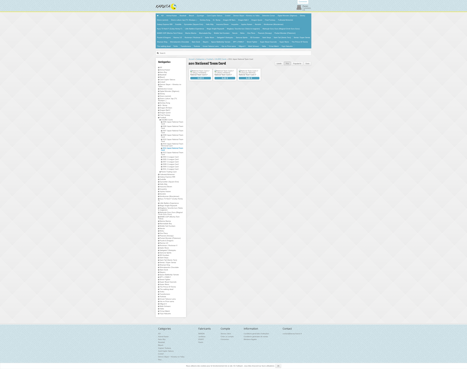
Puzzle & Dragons (164, 37)
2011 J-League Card (170, 169)
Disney (302, 16)
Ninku (242, 33)
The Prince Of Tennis (300, 42)
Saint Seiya (266, 37)
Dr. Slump (216, 20)
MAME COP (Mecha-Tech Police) (170, 33)
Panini (200, 342)
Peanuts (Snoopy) (265, 33)
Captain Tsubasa (164, 348)
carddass (201, 337)
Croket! (228, 16)
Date (307, 64)
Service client (226, 334)
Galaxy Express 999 (164, 24)
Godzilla (178, 24)
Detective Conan (268, 16)
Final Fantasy (270, 20)
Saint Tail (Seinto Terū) (282, 37)
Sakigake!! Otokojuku (225, 37)
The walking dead (164, 46)
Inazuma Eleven (222, 24)
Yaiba (264, 46)
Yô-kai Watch (274, 46)
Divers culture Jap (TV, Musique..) (184, 20)
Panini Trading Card (168, 172)
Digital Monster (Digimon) (287, 16)
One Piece (251, 33)
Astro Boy (163, 72)
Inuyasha (234, 24)
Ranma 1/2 (177, 37)
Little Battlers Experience (194, 29)
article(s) (307, 8)
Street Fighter (252, 42)
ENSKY (201, 339)
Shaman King (162, 42)
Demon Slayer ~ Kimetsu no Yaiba (246, 16)
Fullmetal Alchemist (285, 20)
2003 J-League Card (171, 157)
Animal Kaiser (171, 16)
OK (278, 366)
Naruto (235, 33)
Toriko (175, 46)
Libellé (279, 64)
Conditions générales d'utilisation (256, 334)
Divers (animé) (162, 20)
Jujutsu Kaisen (246, 24)
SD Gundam (255, 37)
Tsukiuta (197, 46)
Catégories (200, 59)
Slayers (205, 42)
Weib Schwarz (253, 46)
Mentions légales (250, 339)
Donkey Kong (205, 20)
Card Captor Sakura (214, 16)
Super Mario (284, 42)
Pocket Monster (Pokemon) (285, 33)
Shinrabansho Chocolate (179, 42)
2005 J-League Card (171, 159)
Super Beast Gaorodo (268, 42)
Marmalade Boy (205, 33)
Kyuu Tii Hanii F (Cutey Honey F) (169, 29)
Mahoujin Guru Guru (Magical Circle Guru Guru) (281, 29)
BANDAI (201, 334)
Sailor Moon (209, 37)
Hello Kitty (210, 24)
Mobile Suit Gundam (222, 33)
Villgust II (241, 46)
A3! (162, 16)
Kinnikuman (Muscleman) (273, 24)
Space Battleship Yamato (220, 42)
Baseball (183, 16)
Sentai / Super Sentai (302, 37)
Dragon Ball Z (243, 20)
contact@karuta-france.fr (292, 334)
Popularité (297, 64)
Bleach (191, 16)
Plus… (160, 360)
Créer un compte (227, 337)
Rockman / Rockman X (193, 37)
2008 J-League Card (171, 164)
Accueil (191, 59)
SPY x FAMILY (238, 42)
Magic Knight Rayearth (215, 29)
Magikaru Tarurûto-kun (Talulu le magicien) (243, 29)
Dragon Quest (256, 20)
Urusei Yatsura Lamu (211, 46)
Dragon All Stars (229, 20)
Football (163, 117)
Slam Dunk (196, 42)
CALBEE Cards (167, 120)
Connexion (225, 339)
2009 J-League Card (171, 167)
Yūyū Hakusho (287, 46)
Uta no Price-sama (228, 46)
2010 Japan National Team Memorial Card (172, 145)
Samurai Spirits (241, 37)
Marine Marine (190, 33)
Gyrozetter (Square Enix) (193, 24)
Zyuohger (200, 16)
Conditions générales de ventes (256, 337)
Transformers (186, 46)
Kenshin (258, 24)
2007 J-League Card (171, 162)
